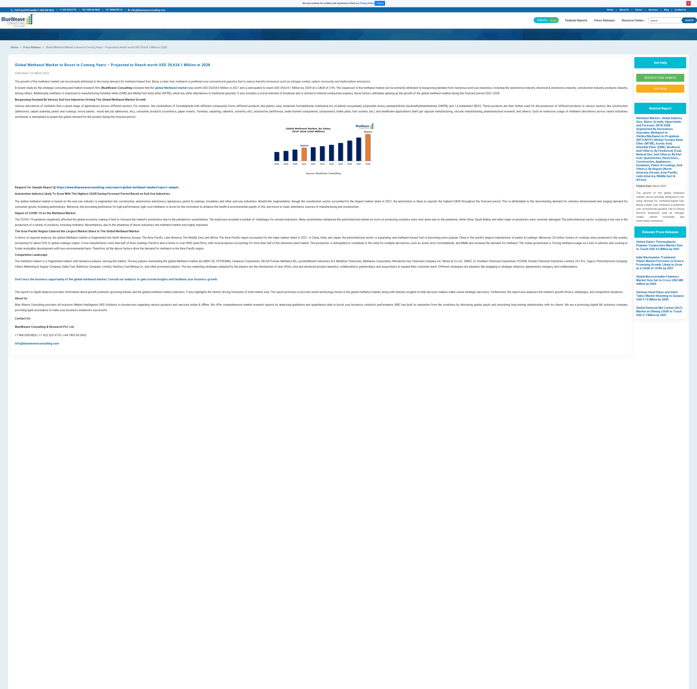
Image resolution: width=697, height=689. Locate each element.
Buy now (660, 88)
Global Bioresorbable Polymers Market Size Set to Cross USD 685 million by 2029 (659, 280)
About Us (624, 10)
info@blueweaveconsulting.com (148, 10)
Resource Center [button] (632, 20)
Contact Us (680, 10)
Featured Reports (576, 20)
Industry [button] (547, 20)
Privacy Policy (367, 3)
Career (638, 10)
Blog (666, 10)
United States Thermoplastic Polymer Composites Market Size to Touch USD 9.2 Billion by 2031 (659, 245)
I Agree (380, 3)
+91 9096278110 (113, 10)
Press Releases (604, 20)
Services (653, 10)
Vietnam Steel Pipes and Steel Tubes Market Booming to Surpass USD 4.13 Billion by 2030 (660, 295)
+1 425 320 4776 (67, 10)
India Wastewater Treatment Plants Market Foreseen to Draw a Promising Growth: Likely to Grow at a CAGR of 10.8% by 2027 (660, 263)
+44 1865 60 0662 (91, 10)
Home (610, 10)
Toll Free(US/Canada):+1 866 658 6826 (34, 10)
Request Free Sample (660, 77)
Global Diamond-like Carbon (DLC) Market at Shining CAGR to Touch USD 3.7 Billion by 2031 (659, 311)
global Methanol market (171, 88)
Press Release (32, 47)
